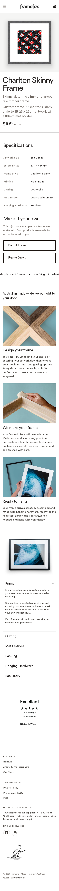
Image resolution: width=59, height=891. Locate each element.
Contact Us (9, 756)
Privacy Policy (10, 788)
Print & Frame (17, 245)
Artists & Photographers (16, 767)
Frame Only (16, 257)
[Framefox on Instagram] (15, 833)
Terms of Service (12, 783)
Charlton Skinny (40, 174)
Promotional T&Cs (13, 793)
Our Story (8, 772)
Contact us (19, 878)
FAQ (5, 798)
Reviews (7, 762)
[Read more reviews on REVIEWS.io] (29, 722)
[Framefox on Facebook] (6, 833)
